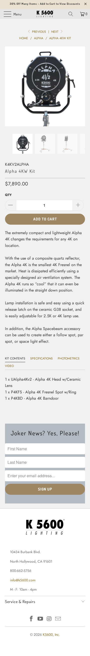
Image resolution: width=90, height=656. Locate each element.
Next (55, 31)
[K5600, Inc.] (45, 14)
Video (9, 366)
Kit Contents (15, 358)
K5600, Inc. (51, 634)
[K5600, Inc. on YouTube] (40, 619)
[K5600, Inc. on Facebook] (31, 619)
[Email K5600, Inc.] (58, 619)
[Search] (72, 14)
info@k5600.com (23, 580)
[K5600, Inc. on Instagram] (49, 619)
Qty (8, 194)
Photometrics (69, 358)
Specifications (41, 358)
